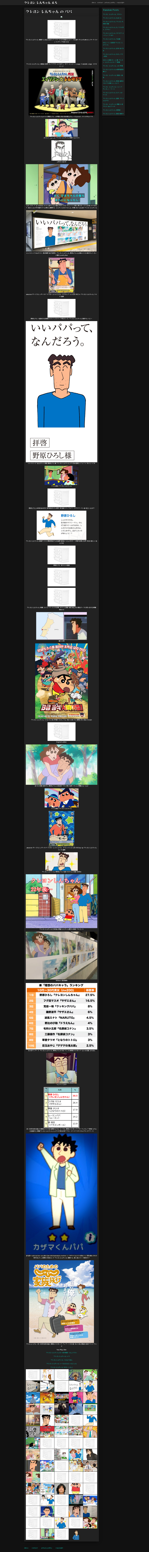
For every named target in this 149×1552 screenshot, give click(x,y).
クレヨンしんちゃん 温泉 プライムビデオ (113, 99)
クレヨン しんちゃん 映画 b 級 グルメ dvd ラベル (113, 105)
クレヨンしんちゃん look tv (112, 18)
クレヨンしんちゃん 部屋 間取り (113, 114)
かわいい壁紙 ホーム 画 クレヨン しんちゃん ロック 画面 (113, 61)
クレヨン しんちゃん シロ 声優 (113, 66)
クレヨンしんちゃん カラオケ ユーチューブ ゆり (113, 34)
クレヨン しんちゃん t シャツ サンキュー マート (112, 88)
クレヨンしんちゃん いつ (62, 1356)
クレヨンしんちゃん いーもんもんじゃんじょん (61, 1364)
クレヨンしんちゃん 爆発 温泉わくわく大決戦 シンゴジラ (113, 82)
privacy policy (110, 2)
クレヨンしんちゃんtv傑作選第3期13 (113, 70)
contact (100, 2)
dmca (94, 2)
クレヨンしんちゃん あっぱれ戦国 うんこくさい (61, 1353)
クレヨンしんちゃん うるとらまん (61, 1360)
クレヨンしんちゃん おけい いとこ (61, 1367)
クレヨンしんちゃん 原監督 (111, 110)
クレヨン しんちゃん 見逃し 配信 (113, 76)
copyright (120, 2)
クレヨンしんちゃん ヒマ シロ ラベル (112, 94)
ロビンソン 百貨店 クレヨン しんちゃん (113, 44)
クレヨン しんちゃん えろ (40, 2)
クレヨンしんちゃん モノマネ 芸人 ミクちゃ (113, 28)
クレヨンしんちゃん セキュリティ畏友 (113, 55)
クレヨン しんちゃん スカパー (112, 14)
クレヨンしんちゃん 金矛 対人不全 (113, 49)
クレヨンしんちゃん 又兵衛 (111, 39)
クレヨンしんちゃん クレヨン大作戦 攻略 (113, 23)
